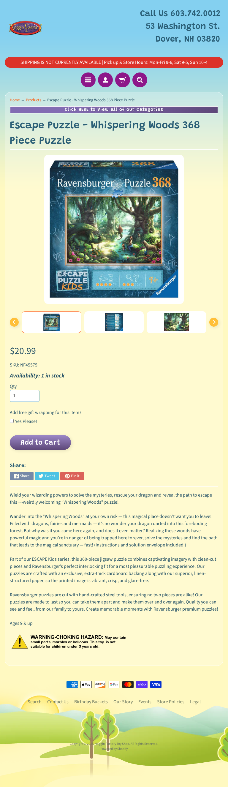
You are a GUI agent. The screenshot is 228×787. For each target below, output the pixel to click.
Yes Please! (26, 421)
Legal (195, 701)
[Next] (213, 322)
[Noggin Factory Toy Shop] (25, 27)
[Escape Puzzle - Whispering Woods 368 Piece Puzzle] (51, 322)
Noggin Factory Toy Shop (112, 744)
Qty (13, 386)
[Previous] (14, 322)
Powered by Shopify (114, 749)
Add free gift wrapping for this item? (45, 412)
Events (144, 701)
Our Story (123, 701)
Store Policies (170, 701)
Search (35, 701)
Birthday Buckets (91, 701)
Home (15, 100)
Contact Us (58, 701)
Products (33, 100)
